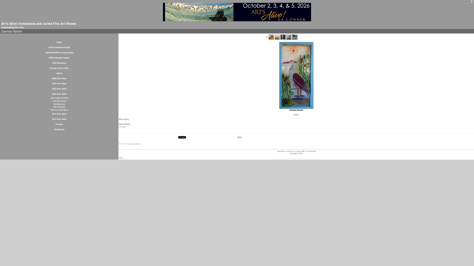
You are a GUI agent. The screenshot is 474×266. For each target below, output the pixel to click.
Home (59, 42)
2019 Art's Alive (59, 119)
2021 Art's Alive (59, 113)
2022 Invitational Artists (59, 98)
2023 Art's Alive (59, 88)
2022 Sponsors (59, 104)
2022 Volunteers (59, 107)
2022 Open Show (59, 101)
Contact (59, 124)
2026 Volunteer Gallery (59, 57)
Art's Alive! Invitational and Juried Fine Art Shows (38, 23)
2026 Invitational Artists (59, 47)
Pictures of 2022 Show (59, 110)
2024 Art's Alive (59, 83)
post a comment (134, 143)
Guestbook (59, 129)
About (59, 73)
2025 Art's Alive (59, 78)
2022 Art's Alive (59, 93)
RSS (120, 158)
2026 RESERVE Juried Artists (59, 52)
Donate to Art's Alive (59, 68)
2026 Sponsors (59, 62)
